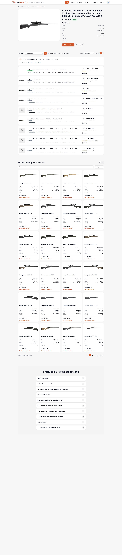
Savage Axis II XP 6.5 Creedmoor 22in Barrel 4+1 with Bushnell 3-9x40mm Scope (46, 69)
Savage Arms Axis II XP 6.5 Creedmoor (36, 79)
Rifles (22, 7)
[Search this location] (45, 53)
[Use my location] (42, 53)
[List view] (101, 53)
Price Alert (80, 44)
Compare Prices (69, 44)
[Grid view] (99, 53)
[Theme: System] (108, 2)
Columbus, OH (33, 59)
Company (87, 2)
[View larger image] (22, 70)
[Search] (67, 2)
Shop (72, 2)
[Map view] (103, 53)
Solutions (95, 2)
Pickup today (66, 53)
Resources (79, 2)
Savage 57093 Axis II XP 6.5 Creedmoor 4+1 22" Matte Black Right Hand (44, 89)
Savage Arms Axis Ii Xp (31, 7)
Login (101, 2)
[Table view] (102, 162)
